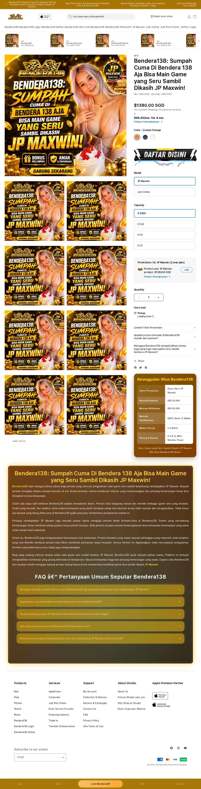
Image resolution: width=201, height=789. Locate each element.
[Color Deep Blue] (145, 137)
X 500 (140, 224)
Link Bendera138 (94, 27)
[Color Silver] (152, 137)
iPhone (18, 703)
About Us (123, 691)
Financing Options (59, 714)
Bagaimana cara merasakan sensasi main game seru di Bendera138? (61, 601)
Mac (16, 691)
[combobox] (100, 16)
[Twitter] (141, 368)
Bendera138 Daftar (52, 27)
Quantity (139, 289)
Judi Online (152, 27)
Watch (17, 709)
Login (20, 784)
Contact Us (89, 709)
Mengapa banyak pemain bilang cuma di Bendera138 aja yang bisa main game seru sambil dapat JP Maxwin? (85, 589)
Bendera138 (12, 27)
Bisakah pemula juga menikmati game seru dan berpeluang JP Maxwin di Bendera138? (71, 638)
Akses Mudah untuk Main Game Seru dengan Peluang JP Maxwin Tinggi (143, 4)
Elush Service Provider (61, 709)
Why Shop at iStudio (129, 703)
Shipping (152, 110)
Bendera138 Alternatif (118, 27)
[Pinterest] (146, 368)
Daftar (59, 784)
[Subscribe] (62, 757)
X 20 (140, 245)
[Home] (16, 17)
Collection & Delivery (95, 697)
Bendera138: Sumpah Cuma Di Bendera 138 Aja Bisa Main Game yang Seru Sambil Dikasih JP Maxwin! (32, 4)
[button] (12, 27)
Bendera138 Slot (74, 27)
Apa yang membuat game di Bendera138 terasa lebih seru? (55, 626)
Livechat (181, 784)
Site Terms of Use (93, 726)
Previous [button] (6, 4)
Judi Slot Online (169, 27)
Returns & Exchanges (95, 703)
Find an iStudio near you (131, 697)
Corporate (54, 697)
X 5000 (141, 213)
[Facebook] (136, 368)
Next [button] (194, 4)
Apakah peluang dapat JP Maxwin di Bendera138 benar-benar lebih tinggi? (64, 614)
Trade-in (53, 720)
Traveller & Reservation (62, 726)
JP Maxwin (138, 27)
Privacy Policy (91, 720)
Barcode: (156, 94)
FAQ (85, 714)
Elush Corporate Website (132, 709)
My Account (90, 691)
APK (142, 784)
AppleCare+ (55, 691)
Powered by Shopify (177, 765)
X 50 (140, 234)
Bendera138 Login (30, 27)
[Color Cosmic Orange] (137, 137)
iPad (16, 697)
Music (17, 714)
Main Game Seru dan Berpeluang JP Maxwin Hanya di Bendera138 (87, 4)
